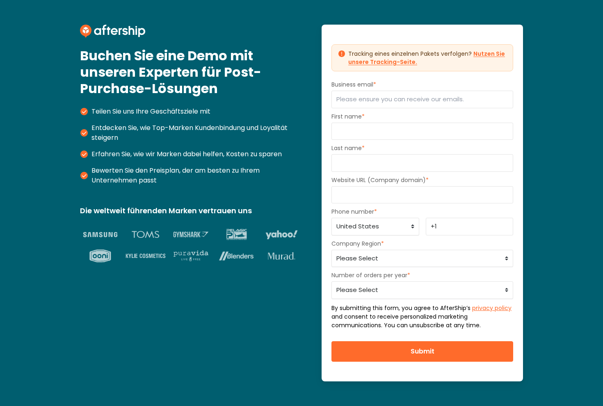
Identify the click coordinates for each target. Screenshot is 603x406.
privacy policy (492, 308)
